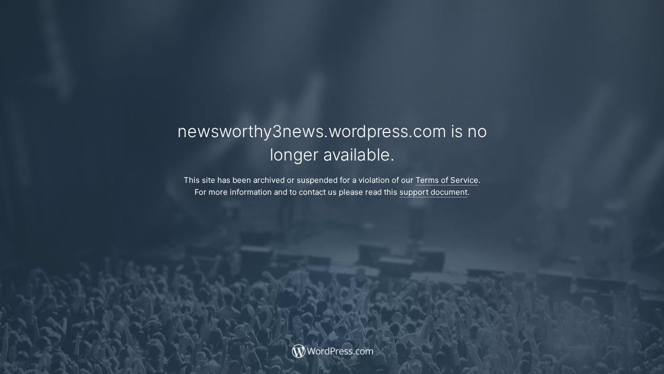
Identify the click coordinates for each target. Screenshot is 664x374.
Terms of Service (447, 180)
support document (433, 192)
